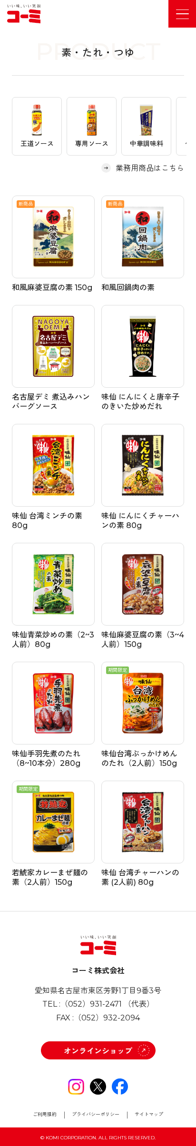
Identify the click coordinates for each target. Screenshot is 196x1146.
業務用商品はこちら (150, 168)
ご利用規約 (45, 1114)
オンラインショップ (98, 1051)
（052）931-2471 (91, 1004)
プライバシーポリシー (95, 1114)
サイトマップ (149, 1114)
